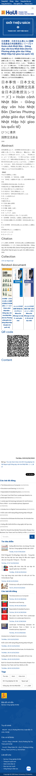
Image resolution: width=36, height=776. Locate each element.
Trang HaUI (4, 1)
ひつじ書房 (27, 686)
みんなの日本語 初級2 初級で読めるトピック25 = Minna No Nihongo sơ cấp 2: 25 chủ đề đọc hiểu (29, 313)
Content (6, 360)
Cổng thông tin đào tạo (10, 769)
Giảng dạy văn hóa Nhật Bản (19, 464)
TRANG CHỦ (12, 31)
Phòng (11, 1)
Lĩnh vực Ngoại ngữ (7, 261)
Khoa (16, 1)
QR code (7, 332)
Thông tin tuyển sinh (9, 761)
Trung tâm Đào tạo (25, 1)
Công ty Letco (28, 3)
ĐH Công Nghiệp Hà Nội (10, 681)
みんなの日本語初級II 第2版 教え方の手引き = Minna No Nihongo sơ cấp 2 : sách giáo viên (18, 313)
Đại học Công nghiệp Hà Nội (12, 759)
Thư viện (9, 462)
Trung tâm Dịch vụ (6, 3)
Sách (13, 462)
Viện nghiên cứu (18, 3)
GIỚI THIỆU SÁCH (22, 31)
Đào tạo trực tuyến (9, 766)
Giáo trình (18, 462)
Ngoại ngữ (7, 464)
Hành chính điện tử (9, 764)
